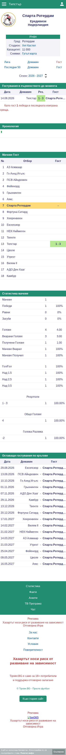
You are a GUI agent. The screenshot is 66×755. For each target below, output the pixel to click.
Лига (7, 62)
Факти (33, 592)
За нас (33, 632)
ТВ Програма (33, 603)
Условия (33, 644)
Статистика (33, 586)
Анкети (33, 597)
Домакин (33, 62)
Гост (59, 67)
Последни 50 (12, 67)
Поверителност (33, 649)
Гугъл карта (29, 53)
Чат (33, 609)
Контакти (33, 638)
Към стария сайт (33, 698)
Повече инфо (27, 753)
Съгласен (59, 752)
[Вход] (62, 4)
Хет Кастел (29, 45)
